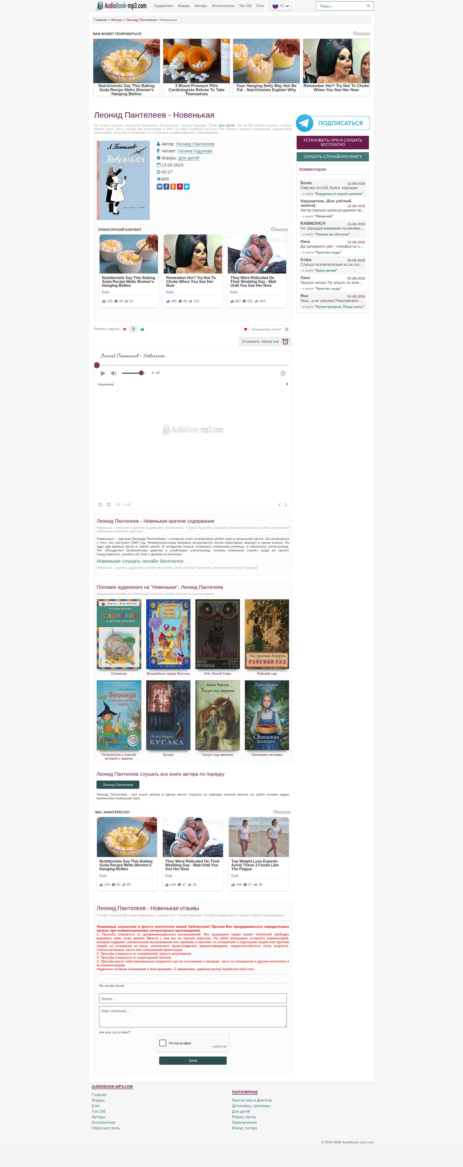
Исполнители (223, 6)
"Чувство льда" (328, 252)
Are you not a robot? (114, 1032)
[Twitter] (187, 187)
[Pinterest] (180, 187)
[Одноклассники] (173, 187)
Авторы (201, 6)
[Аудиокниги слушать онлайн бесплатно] (121, 5)
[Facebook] (166, 187)
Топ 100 (245, 6)
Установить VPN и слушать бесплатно (332, 142)
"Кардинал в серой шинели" (338, 194)
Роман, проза (244, 1117)
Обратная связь (106, 1128)
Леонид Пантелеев (195, 144)
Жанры (184, 6)
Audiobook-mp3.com (358, 1142)
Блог (260, 6)
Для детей (227, 125)
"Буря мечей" (326, 270)
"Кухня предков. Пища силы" (339, 307)
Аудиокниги (163, 6)
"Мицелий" (324, 216)
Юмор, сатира (244, 1128)
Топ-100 (99, 1111)
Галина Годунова (195, 151)
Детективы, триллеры (251, 1106)
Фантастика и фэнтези (252, 1100)
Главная (99, 1095)
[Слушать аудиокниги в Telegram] (332, 123)
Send (193, 1060)
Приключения (244, 1122)
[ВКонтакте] (160, 187)
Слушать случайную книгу (333, 157)
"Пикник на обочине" (332, 234)
